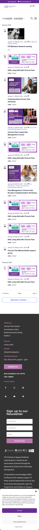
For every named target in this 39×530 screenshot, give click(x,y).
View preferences (19, 522)
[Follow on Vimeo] (25, 399)
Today (19, 293)
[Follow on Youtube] (17, 399)
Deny (19, 516)
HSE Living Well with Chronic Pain (21, 70)
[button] (36, 491)
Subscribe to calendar (18, 300)
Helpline (13, 366)
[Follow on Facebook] (8, 390)
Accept (19, 510)
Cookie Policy (18, 527)
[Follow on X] (17, 390)
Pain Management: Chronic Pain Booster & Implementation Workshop (22, 191)
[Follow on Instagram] (25, 390)
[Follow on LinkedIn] (8, 399)
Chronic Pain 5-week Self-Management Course (18, 133)
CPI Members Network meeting (20, 46)
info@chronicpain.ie (11, 352)
